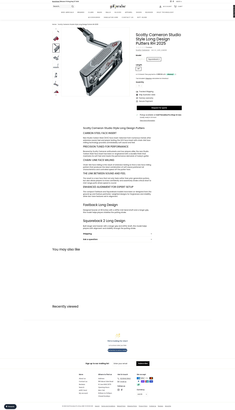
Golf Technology (165, 12)
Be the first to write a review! (117, 350)
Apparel (128, 12)
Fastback (141, 59)
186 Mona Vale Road (105, 381)
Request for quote (159, 108)
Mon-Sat (101, 390)
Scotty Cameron (143, 50)
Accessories (94, 17)
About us (82, 378)
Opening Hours (103, 387)
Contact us (127, 17)
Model (138, 55)
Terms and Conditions (108, 406)
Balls (108, 12)
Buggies (149, 12)
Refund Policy (121, 406)
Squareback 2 (154, 59)
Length (139, 65)
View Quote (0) (234, 11)
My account (83, 393)
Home (54, 24)
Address (101, 378)
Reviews (82, 384)
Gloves (118, 12)
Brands (81, 12)
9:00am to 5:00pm (105, 393)
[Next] (56, 94)
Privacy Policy (143, 406)
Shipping (148, 78)
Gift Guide (142, 17)
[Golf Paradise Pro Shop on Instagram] (118, 390)
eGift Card (83, 390)
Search (81, 387)
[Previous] (56, 29)
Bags (99, 12)
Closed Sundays (104, 396)
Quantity (140, 82)
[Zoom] (95, 62)
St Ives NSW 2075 (104, 384)
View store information (147, 120)
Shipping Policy (132, 406)
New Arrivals (67, 12)
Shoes (139, 12)
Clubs (91, 12)
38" (138, 69)
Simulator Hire (111, 17)
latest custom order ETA (74, 1)
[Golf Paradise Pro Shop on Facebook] (122, 390)
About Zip (168, 406)
